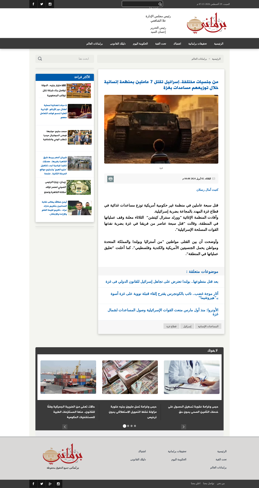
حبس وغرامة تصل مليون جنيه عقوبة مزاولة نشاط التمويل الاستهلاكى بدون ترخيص (133, 412)
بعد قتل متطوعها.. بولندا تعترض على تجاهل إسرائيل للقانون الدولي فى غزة (162, 281)
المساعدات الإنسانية (208, 326)
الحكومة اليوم (140, 43)
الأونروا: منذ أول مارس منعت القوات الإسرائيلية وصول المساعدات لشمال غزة (163, 312)
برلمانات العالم (94, 43)
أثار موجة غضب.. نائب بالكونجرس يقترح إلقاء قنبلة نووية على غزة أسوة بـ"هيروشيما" (164, 295)
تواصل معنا (208, 483)
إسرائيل (187, 326)
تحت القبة (160, 43)
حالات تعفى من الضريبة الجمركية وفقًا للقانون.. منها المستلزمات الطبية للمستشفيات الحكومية (71, 412)
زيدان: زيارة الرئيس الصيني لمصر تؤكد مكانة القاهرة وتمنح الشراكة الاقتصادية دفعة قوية (55, 187)
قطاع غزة (171, 326)
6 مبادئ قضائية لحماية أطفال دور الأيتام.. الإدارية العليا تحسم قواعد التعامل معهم (53, 111)
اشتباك (177, 43)
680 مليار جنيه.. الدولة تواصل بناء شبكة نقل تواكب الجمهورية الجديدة (53, 90)
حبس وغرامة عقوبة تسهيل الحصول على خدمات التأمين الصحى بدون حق (193, 409)
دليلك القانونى (118, 43)
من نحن (221, 483)
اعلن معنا (195, 483)
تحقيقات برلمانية (197, 43)
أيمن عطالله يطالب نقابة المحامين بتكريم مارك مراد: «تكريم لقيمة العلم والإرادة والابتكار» (54, 208)
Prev (64, 426)
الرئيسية (218, 43)
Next (183, 426)
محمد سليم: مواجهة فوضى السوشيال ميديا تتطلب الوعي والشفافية (55, 135)
